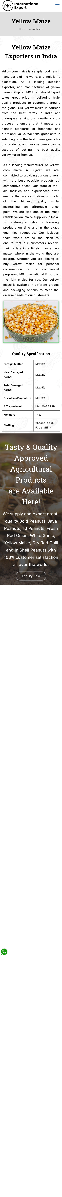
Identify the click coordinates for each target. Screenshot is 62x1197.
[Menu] (57, 5)
